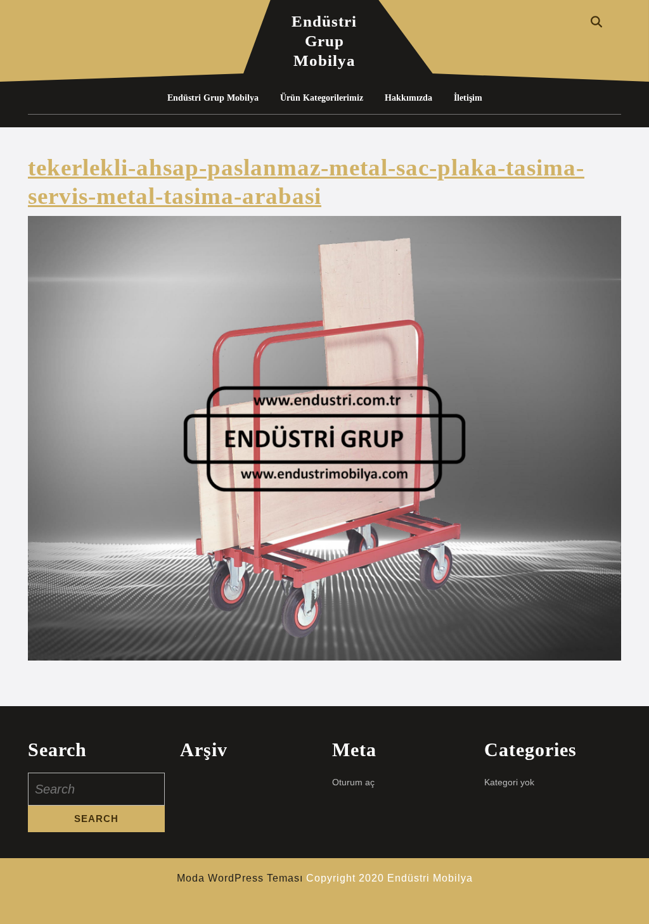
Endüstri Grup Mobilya (324, 41)
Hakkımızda (408, 98)
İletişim (468, 98)
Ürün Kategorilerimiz (321, 98)
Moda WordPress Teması (240, 878)
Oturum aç (353, 782)
